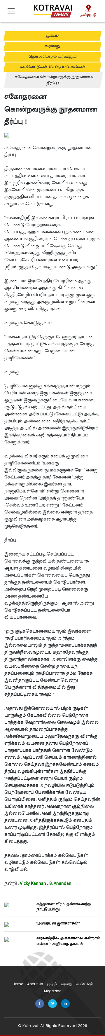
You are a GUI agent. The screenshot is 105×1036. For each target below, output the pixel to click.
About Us (35, 983)
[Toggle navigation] (7, 9)
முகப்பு (52, 35)
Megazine (52, 990)
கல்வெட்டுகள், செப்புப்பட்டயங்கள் (52, 66)
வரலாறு (52, 46)
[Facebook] (39, 1003)
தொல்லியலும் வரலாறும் (52, 56)
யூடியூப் (52, 983)
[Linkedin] (65, 1003)
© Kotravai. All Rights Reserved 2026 (52, 1025)
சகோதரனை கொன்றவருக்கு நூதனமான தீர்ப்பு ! (54, 80)
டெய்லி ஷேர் (84, 983)
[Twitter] (52, 1003)
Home (18, 983)
